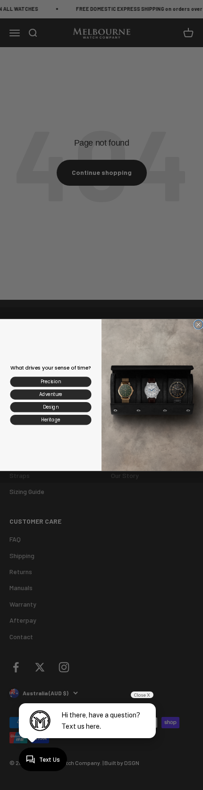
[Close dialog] (198, 324)
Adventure (50, 394)
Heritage (50, 420)
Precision (51, 382)
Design (50, 407)
